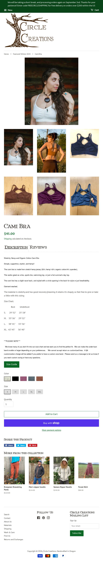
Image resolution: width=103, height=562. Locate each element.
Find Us (7, 536)
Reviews (38, 247)
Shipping (8, 238)
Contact (7, 518)
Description (16, 247)
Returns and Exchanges (13, 539)
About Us (8, 521)
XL (32, 392)
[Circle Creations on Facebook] (38, 518)
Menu (9, 10)
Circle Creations (49, 551)
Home (6, 54)
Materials (8, 525)
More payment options (51, 430)
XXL (39, 392)
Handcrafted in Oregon (66, 551)
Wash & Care (9, 532)
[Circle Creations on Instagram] (48, 518)
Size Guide (11, 364)
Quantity (8, 399)
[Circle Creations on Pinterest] (43, 518)
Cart (96, 10)
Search (6, 514)
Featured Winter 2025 (22, 54)
